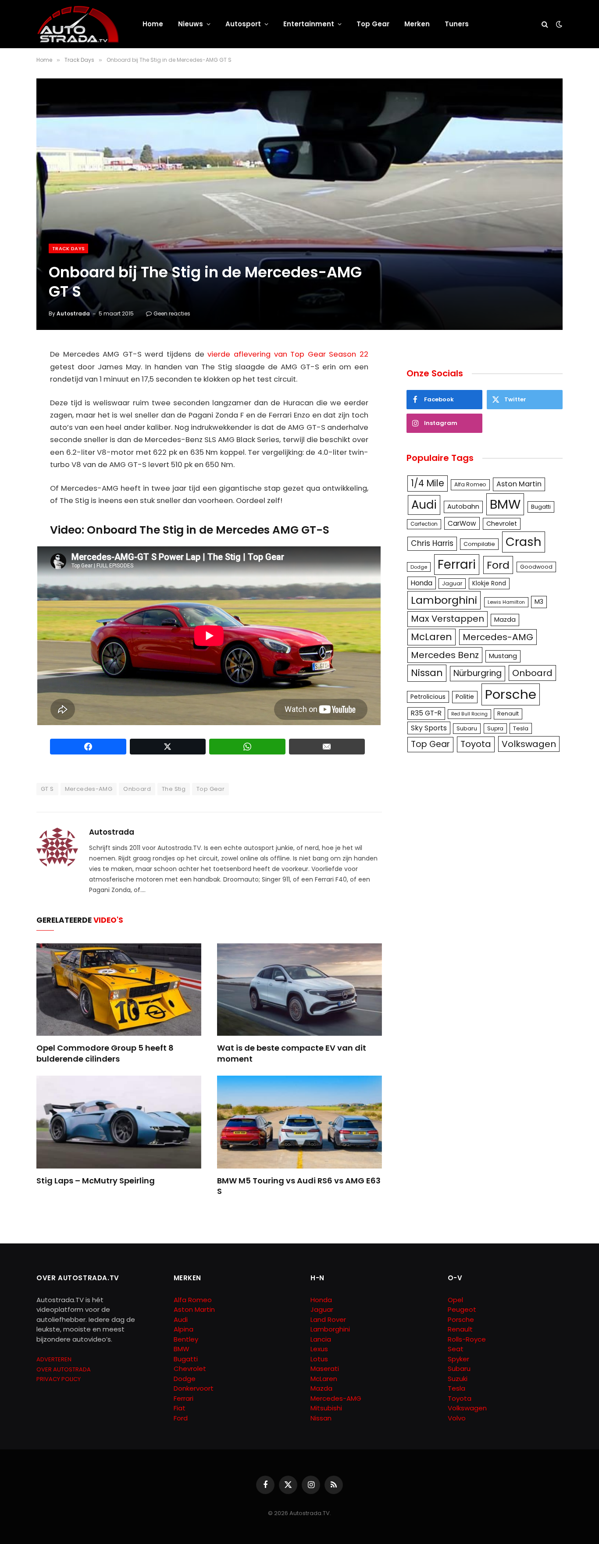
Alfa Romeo (470, 484)
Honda (421, 583)
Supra (495, 728)
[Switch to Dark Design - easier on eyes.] (558, 24)
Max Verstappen (447, 619)
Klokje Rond (489, 583)
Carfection (424, 524)
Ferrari (457, 564)
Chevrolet (501, 523)
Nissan (427, 673)
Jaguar (452, 583)
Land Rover (328, 1319)
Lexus (319, 1348)
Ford (498, 565)
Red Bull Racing (469, 714)
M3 (539, 601)
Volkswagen (529, 744)
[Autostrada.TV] (78, 24)
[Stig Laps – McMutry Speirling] (118, 1122)
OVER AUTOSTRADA (63, 1369)
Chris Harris (432, 543)
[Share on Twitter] (168, 746)
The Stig (173, 789)
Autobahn (463, 506)
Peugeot (462, 1309)
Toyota (475, 744)
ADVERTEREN (53, 1359)
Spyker (458, 1358)
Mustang (503, 656)
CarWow (462, 523)
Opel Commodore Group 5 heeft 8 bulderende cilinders (105, 1053)
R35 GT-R (426, 713)
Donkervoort (194, 1388)
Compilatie (479, 544)
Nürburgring (477, 673)
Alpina (183, 1329)
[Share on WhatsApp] (247, 746)
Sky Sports (429, 728)
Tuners (457, 23)
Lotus (319, 1358)
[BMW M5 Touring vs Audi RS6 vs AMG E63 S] (299, 1122)
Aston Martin (519, 484)
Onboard (137, 789)
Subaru (466, 728)
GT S (47, 789)
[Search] (545, 24)
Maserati (324, 1368)
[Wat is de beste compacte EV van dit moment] (299, 989)
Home (153, 23)
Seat (456, 1348)
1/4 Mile (427, 483)
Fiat (179, 1408)
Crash (524, 541)
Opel (455, 1299)
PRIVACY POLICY (58, 1379)
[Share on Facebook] (88, 746)
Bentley (186, 1339)
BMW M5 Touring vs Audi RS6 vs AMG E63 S (299, 1186)
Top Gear (373, 23)
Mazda (505, 619)
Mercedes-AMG (89, 789)
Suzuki (457, 1378)
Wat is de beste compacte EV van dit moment (291, 1053)
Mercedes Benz (445, 655)
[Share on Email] (327, 746)
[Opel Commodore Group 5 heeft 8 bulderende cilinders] (118, 989)
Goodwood (536, 566)
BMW (505, 504)
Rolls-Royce (467, 1339)
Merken (417, 23)
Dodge (418, 566)
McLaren (431, 636)
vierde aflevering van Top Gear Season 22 (287, 354)
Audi (424, 505)
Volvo (457, 1418)
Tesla (520, 728)
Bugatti (541, 507)
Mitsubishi (326, 1408)
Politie (465, 696)
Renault (508, 713)
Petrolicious (428, 696)
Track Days (68, 248)
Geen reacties (171, 313)
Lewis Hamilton (506, 602)
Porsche (510, 694)
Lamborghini (444, 600)
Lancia (320, 1339)
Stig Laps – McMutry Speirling (95, 1181)
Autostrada (73, 313)
